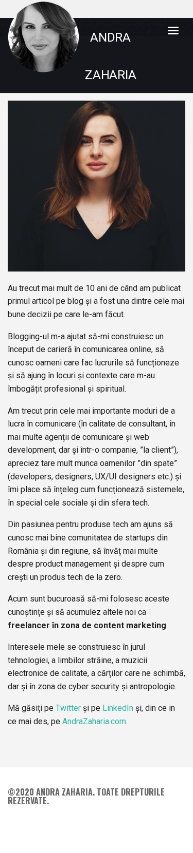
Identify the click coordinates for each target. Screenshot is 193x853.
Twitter (68, 708)
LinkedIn (117, 708)
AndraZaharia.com (94, 721)
